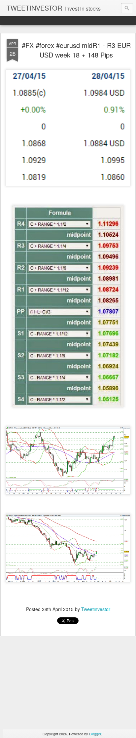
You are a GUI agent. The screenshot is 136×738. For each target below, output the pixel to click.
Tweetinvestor (95, 609)
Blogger (95, 733)
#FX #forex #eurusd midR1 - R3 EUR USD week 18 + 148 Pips (76, 49)
